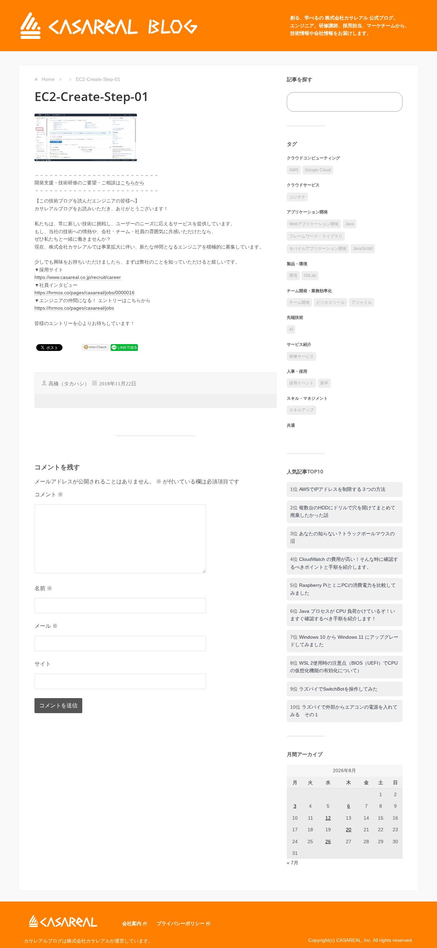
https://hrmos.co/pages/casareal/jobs (74, 308)
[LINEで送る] (124, 347)
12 (328, 818)
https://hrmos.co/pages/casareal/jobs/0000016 (84, 292)
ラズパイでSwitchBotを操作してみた (338, 689)
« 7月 (292, 862)
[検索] (390, 102)
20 (348, 829)
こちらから (132, 182)
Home (48, 79)
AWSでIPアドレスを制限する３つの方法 (342, 489)
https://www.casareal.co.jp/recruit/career (77, 277)
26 (328, 841)
